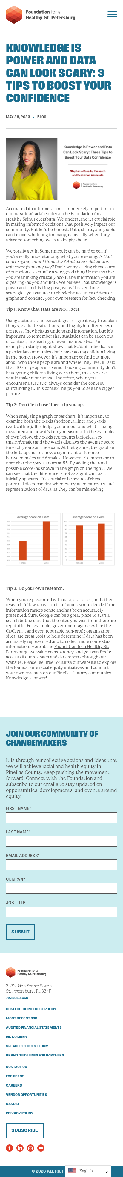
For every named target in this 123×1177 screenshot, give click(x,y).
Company (15, 879)
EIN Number (16, 1037)
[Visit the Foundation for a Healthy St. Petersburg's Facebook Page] (9, 1148)
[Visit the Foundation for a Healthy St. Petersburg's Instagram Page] (30, 1148)
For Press (15, 1076)
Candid (12, 1104)
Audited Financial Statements (34, 1028)
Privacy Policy (19, 1113)
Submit (20, 932)
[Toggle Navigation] (112, 14)
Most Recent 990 (21, 1018)
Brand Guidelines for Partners (35, 1055)
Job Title (15, 903)
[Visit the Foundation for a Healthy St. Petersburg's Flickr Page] (40, 1148)
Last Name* (18, 832)
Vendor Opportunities (26, 1095)
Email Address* (22, 856)
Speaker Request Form (27, 1046)
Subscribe (24, 1130)
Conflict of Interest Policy (31, 1009)
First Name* (18, 809)
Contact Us (16, 1067)
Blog (41, 117)
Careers (14, 1085)
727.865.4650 (17, 998)
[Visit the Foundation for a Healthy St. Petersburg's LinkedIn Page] (20, 1148)
